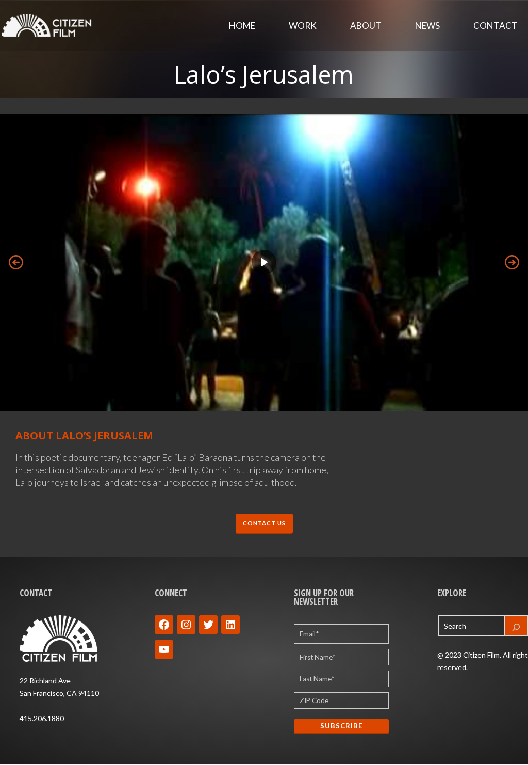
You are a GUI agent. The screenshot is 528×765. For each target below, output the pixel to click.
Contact (495, 25)
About (366, 25)
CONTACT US (264, 523)
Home (242, 25)
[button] (264, 262)
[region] (264, 262)
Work (303, 25)
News (427, 25)
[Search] (516, 625)
